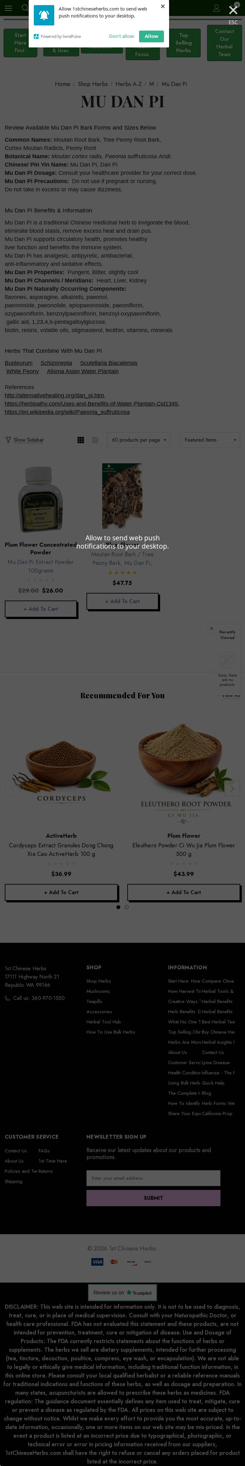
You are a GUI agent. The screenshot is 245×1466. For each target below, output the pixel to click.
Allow (151, 36)
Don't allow (121, 36)
